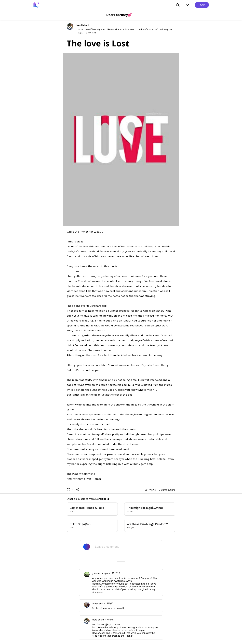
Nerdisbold (102, 498)
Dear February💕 (119, 15)
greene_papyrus (101, 573)
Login (202, 4)
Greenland (97, 603)
